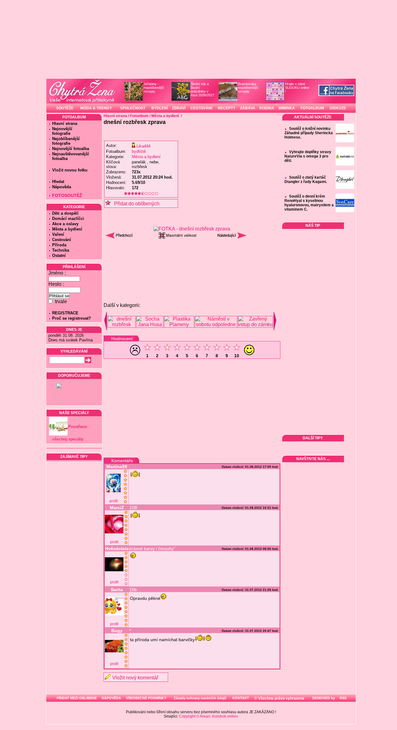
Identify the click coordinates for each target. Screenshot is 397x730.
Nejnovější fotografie (60, 131)
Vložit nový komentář (135, 677)
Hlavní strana (64, 123)
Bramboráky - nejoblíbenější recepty (248, 87)
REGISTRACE (65, 313)
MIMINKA (287, 108)
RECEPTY (226, 108)
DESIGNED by (323, 698)
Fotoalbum (139, 116)
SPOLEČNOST (132, 108)
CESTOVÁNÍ (201, 108)
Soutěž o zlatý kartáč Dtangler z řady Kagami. (305, 179)
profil (113, 501)
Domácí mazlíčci (68, 218)
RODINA (266, 108)
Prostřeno (77, 426)
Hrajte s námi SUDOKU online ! (297, 87)
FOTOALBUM (312, 108)
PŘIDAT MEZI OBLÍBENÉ (77, 698)
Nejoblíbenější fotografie (64, 141)
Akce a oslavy (65, 223)
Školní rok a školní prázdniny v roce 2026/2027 (202, 89)
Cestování (61, 239)
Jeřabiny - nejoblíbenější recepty (154, 87)
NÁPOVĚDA (111, 698)
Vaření (58, 234)
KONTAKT (240, 698)
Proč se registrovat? (71, 318)
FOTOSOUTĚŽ (67, 195)
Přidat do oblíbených (134, 203)
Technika (60, 250)
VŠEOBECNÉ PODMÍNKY (146, 698)
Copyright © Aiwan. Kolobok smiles (208, 716)
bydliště (139, 151)
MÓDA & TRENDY (96, 108)
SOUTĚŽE (65, 108)
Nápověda (61, 187)
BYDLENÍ (159, 108)
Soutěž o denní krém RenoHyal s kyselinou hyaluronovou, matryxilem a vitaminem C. (309, 203)
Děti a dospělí (65, 213)
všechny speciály (67, 439)
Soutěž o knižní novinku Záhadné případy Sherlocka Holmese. (308, 132)
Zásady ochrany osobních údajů (200, 698)
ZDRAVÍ (178, 108)
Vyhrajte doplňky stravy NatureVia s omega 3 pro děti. (307, 156)
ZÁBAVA (247, 108)
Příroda (59, 245)
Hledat (58, 181)
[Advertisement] (192, 257)
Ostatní (59, 255)
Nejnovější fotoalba (70, 148)
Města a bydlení (67, 229)
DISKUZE (338, 108)
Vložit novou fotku (69, 170)
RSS (342, 698)
